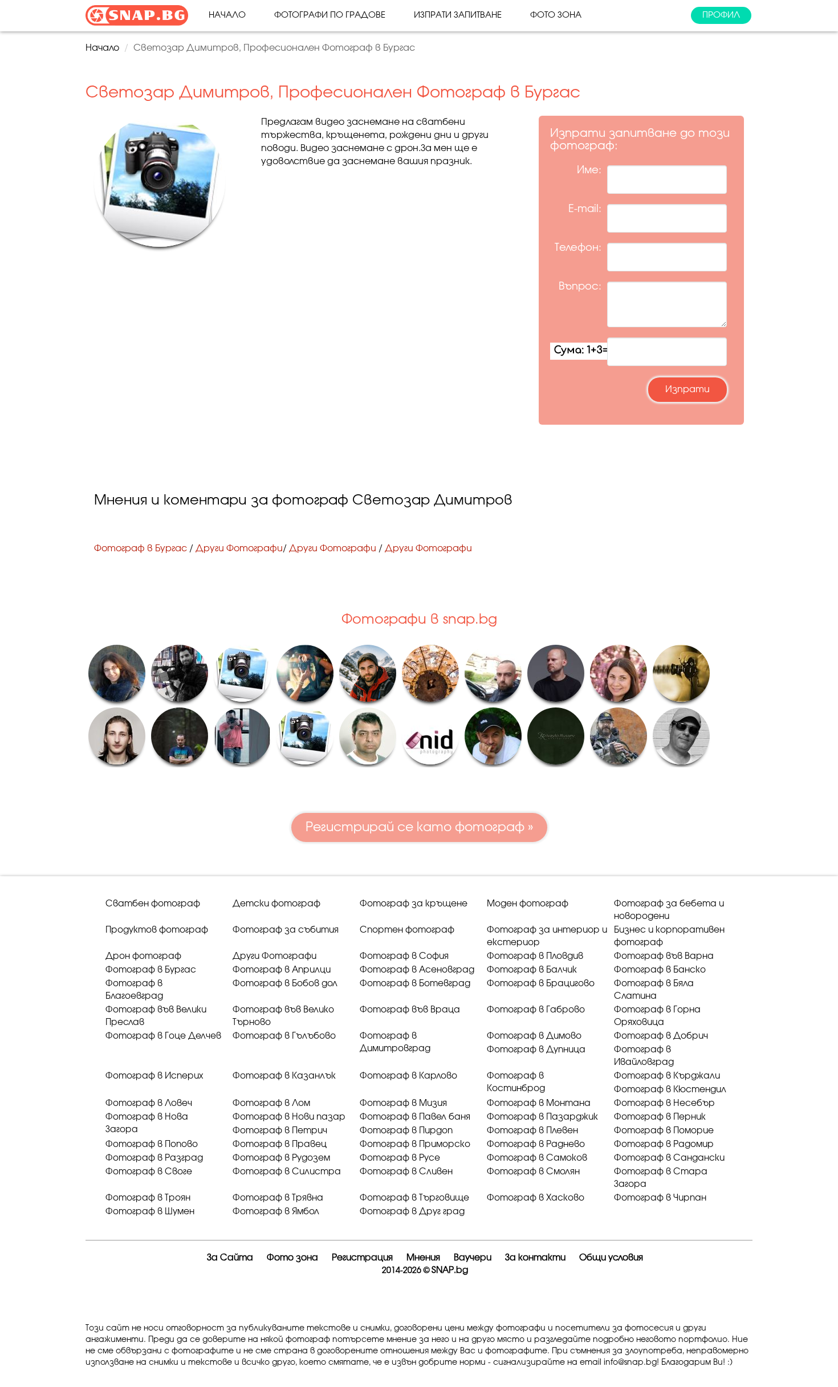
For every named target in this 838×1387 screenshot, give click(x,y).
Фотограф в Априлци (282, 970)
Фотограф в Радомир (664, 1144)
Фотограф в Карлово (408, 1076)
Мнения (423, 1258)
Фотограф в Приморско (415, 1144)
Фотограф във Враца (410, 1010)
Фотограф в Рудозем (281, 1158)
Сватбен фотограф (152, 904)
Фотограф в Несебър (664, 1103)
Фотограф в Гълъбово (284, 1036)
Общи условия (611, 1258)
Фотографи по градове (329, 15)
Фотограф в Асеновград (417, 970)
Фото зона (555, 15)
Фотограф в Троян (147, 1198)
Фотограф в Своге (148, 1172)
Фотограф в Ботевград (415, 983)
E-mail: (584, 209)
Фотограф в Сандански (669, 1158)
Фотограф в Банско (660, 970)
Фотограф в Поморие (664, 1130)
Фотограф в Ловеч (148, 1103)
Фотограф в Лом (271, 1103)
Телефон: (578, 248)
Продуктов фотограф (156, 930)
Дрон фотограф (143, 956)
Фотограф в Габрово (536, 1010)
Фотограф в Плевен (532, 1130)
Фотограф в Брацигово (541, 983)
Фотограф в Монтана (539, 1103)
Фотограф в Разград (154, 1158)
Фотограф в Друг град (412, 1211)
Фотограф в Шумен (149, 1211)
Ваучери (472, 1258)
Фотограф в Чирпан (660, 1198)
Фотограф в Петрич (280, 1130)
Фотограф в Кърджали (667, 1076)
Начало (227, 15)
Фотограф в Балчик (532, 970)
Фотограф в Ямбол (276, 1211)
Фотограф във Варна (664, 956)
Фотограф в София (404, 956)
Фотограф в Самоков (537, 1158)
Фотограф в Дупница (536, 1050)
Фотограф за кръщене (413, 904)
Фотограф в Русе (400, 1158)
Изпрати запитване (458, 15)
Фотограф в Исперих (154, 1076)
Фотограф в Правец (280, 1144)
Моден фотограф (527, 904)
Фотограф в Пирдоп (406, 1130)
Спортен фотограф (407, 930)
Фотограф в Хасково (535, 1198)
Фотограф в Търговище (414, 1198)
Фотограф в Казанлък (284, 1076)
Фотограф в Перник (660, 1117)
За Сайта (230, 1258)
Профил (721, 15)
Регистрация (362, 1258)
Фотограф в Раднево (536, 1144)
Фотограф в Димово (534, 1036)
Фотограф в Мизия (403, 1103)
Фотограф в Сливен (406, 1172)
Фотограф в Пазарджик (542, 1117)
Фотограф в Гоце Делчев (163, 1036)
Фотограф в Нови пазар (289, 1117)
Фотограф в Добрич (661, 1036)
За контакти (535, 1258)
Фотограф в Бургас (140, 548)
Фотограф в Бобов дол (285, 983)
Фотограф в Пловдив (535, 956)
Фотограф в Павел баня (415, 1117)
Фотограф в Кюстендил (670, 1089)
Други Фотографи (239, 548)
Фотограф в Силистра (287, 1172)
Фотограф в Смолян (533, 1172)
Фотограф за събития (286, 930)
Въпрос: (580, 287)
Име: (589, 170)
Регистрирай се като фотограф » (419, 827)
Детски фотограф (276, 904)
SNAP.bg (450, 1270)
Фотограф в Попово (151, 1144)
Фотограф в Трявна (278, 1198)
